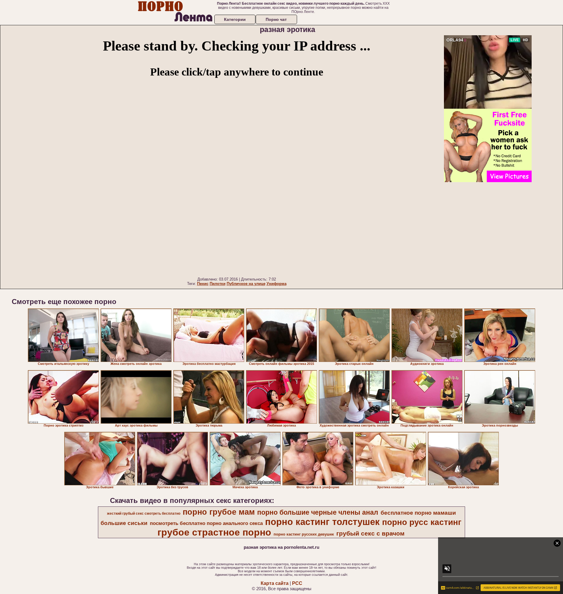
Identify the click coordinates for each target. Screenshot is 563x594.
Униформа (276, 283)
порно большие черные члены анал (317, 512)
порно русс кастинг (422, 522)
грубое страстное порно (214, 532)
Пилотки (217, 283)
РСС (297, 583)
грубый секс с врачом (370, 533)
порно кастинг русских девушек (304, 534)
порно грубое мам (219, 512)
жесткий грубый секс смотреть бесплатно (143, 513)
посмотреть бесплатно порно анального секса (206, 523)
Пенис (202, 283)
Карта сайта (275, 583)
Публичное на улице (246, 283)
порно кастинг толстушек (322, 522)
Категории (235, 19)
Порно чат (276, 19)
